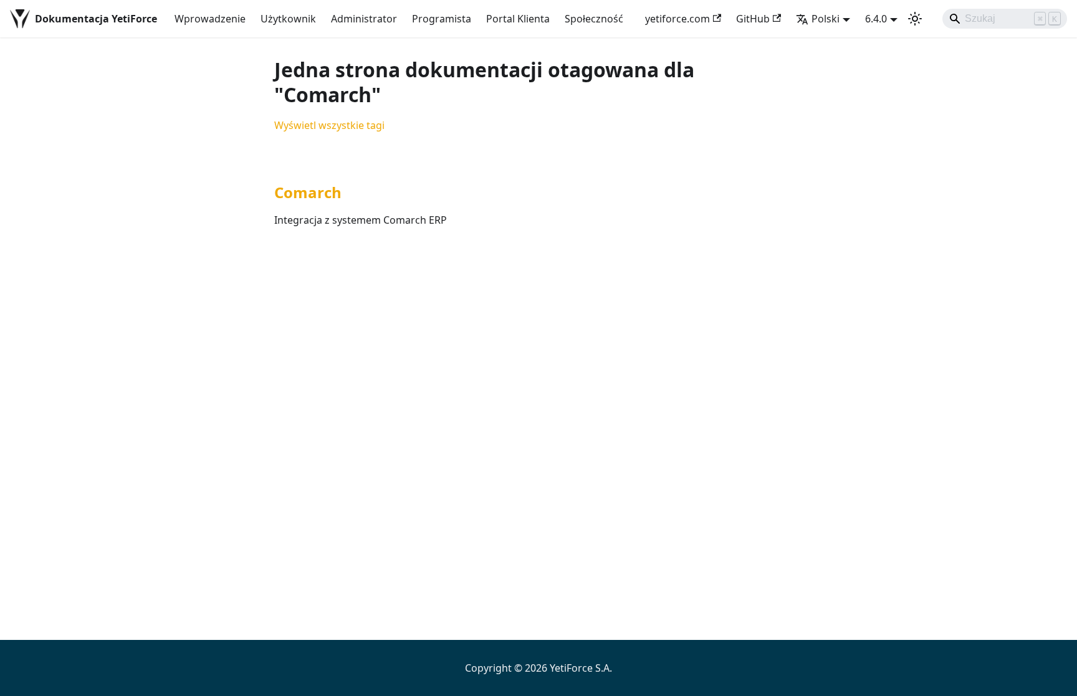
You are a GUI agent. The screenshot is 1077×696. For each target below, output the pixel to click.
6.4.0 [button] (876, 19)
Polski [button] (825, 19)
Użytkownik (288, 19)
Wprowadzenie (210, 19)
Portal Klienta (518, 19)
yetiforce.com (677, 19)
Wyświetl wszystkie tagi (329, 125)
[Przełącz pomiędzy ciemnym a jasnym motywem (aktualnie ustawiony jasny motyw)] (915, 19)
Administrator (364, 19)
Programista (441, 19)
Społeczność (594, 19)
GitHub (753, 19)
